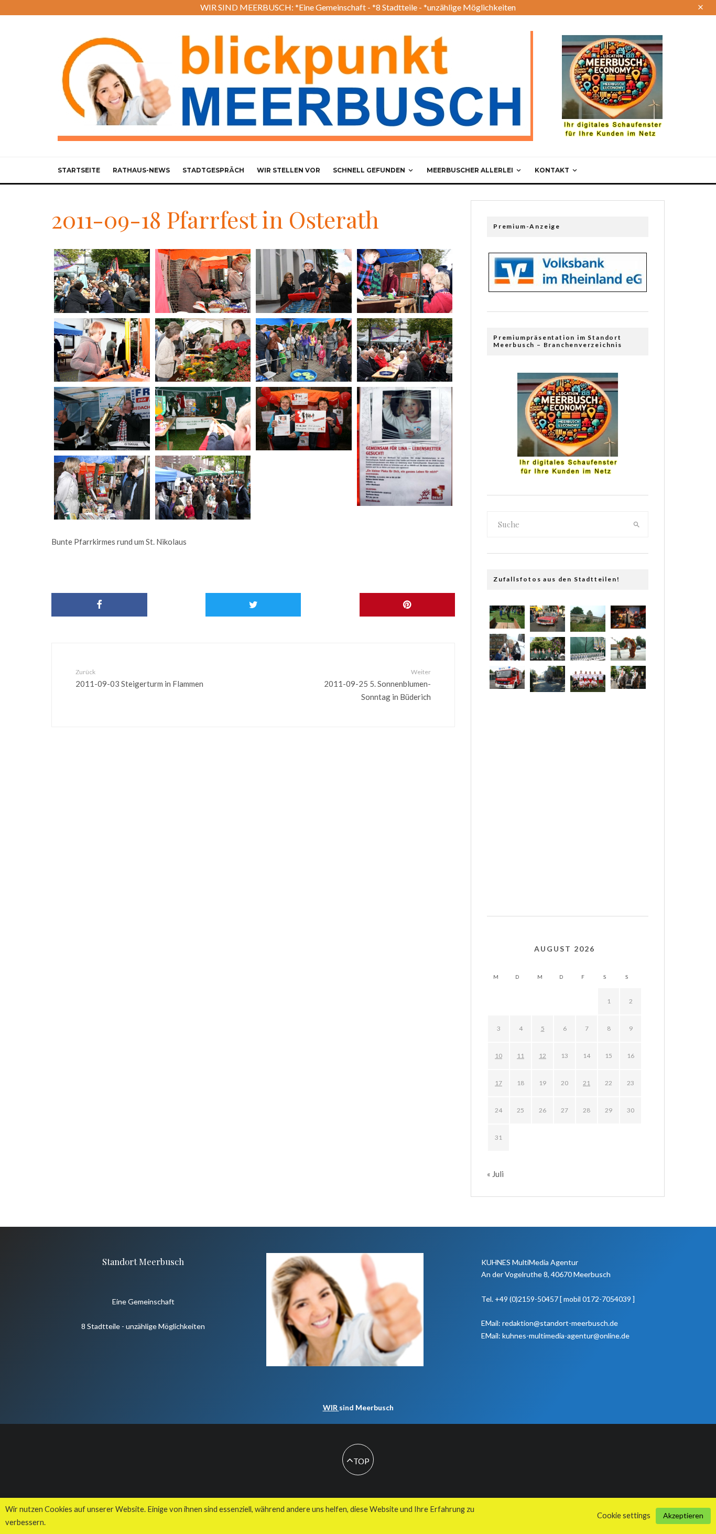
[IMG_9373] (587, 745)
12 (542, 1056)
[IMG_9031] (587, 680)
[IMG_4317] (405, 350)
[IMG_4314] (304, 418)
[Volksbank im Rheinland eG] (568, 289)
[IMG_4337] (102, 280)
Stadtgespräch (213, 170)
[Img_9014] (507, 710)
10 (498, 1056)
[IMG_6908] (547, 837)
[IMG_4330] (405, 280)
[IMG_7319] (587, 871)
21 (586, 1083)
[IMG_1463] (507, 805)
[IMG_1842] (547, 742)
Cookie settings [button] (623, 1515)
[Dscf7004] (547, 679)
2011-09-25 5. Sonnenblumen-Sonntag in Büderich (377, 684)
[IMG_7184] (507, 773)
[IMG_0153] (547, 868)
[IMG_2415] (628, 677)
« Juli (495, 1174)
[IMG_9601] (507, 868)
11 (520, 1056)
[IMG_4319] (304, 350)
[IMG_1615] (587, 840)
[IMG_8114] (547, 805)
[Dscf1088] (587, 619)
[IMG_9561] (547, 710)
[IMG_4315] (203, 418)
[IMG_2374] (587, 808)
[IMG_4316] (102, 418)
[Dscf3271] (507, 647)
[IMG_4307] (203, 487)
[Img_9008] (628, 617)
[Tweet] (253, 605)
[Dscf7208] (547, 619)
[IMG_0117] (628, 710)
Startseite (79, 170)
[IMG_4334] (304, 280)
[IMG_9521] (507, 742)
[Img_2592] (507, 837)
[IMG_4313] (405, 446)
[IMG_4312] (102, 487)
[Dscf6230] (628, 647)
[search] (637, 524)
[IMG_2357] (507, 617)
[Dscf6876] (628, 773)
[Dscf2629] (628, 837)
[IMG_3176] (587, 713)
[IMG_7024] (587, 776)
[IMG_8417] (587, 649)
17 (498, 1083)
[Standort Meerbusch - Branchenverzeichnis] (612, 40)
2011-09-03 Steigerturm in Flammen (139, 678)
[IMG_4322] (203, 350)
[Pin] (407, 605)
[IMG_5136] (547, 649)
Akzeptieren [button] (683, 1515)
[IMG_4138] (628, 805)
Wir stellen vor (288, 170)
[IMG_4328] (102, 350)
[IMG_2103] (547, 773)
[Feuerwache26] (507, 677)
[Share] (99, 605)
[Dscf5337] (628, 868)
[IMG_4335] (203, 280)
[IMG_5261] (628, 742)
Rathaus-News (141, 170)
